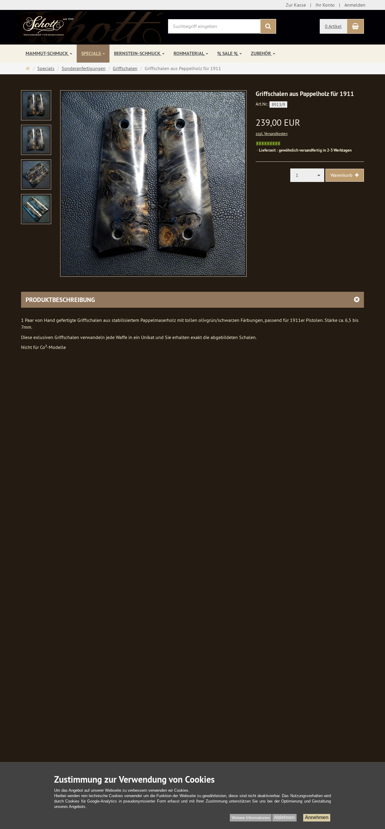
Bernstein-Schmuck (138, 53)
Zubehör (261, 53)
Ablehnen (284, 817)
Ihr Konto (325, 5)
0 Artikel (333, 26)
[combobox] (307, 175)
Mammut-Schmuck (47, 53)
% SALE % (228, 53)
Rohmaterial (189, 53)
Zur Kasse (296, 5)
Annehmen (316, 817)
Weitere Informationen (251, 817)
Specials (91, 53)
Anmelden (354, 5)
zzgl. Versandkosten (272, 133)
